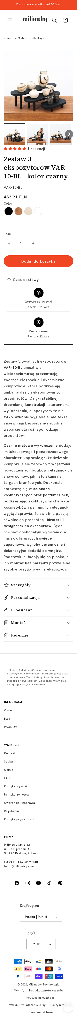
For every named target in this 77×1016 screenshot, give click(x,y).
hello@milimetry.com (19, 866)
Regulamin (11, 811)
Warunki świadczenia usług (27, 1005)
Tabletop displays (31, 38)
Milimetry (35, 984)
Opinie (8, 770)
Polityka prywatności (19, 819)
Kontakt (9, 753)
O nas (8, 710)
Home (8, 38)
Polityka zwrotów (16, 794)
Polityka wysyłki (15, 786)
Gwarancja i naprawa (19, 803)
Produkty (10, 727)
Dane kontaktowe (41, 1012)
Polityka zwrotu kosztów (46, 990)
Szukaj (9, 761)
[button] (10, 20)
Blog (7, 718)
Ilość (7, 234)
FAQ (7, 778)
